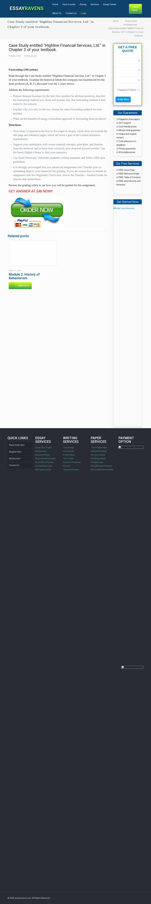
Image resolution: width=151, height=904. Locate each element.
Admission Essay (43, 469)
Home (116, 21)
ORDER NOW (135, 9)
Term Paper (68, 458)
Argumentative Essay (45, 458)
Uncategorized (130, 24)
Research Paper (42, 455)
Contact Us (14, 465)
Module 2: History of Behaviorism (24, 276)
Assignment (41, 451)
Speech (66, 466)
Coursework (68, 451)
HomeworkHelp (98, 455)
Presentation (69, 455)
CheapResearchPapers (101, 466)
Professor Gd (30, 56)
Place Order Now (17, 445)
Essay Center (131, 21)
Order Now (123, 99)
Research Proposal (72, 462)
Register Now (15, 452)
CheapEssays (97, 462)
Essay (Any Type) (43, 447)
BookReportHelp (98, 458)
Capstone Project (71, 469)
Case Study (68, 447)
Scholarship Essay (43, 466)
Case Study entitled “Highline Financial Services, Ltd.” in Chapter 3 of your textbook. (125, 32)
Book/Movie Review (44, 462)
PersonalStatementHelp (102, 469)
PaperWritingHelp (99, 451)
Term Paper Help (99, 447)
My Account (14, 458)
